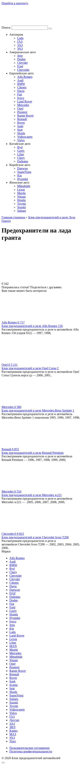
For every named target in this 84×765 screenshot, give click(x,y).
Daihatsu (22, 161)
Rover (21, 122)
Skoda (21, 133)
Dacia (20, 91)
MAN (13, 646)
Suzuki (21, 207)
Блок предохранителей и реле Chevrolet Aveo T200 (35, 537)
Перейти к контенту (15, 3)
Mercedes (23, 105)
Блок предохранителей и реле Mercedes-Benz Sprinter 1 (38, 410)
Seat (19, 129)
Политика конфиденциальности (30, 751)
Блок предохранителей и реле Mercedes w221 (32, 495)
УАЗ (20, 48)
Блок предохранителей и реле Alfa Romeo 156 (32, 326)
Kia (19, 175)
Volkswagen (24, 136)
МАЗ (12, 734)
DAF (12, 593)
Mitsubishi (23, 186)
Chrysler (22, 62)
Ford (20, 66)
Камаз (13, 730)
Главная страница (13, 217)
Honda (21, 200)
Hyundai (22, 179)
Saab (20, 126)
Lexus (21, 189)
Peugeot (22, 112)
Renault (22, 119)
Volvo (21, 140)
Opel (20, 108)
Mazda (21, 193)
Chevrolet (23, 69)
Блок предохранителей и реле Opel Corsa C (30, 368)
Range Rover (25, 115)
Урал (12, 741)
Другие (14, 720)
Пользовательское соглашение (29, 748)
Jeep (20, 55)
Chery (21, 157)
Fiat (19, 94)
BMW (21, 84)
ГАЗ (19, 41)
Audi (20, 80)
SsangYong (24, 172)
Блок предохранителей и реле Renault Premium (32, 452)
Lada (20, 38)
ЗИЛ (12, 727)
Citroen (21, 87)
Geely (21, 150)
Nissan (21, 196)
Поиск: (7, 27)
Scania (13, 685)
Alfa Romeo (24, 76)
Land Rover (24, 101)
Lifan (20, 154)
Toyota (21, 203)
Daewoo (22, 168)
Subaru (21, 210)
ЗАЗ (20, 45)
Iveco (20, 98)
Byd (19, 147)
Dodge (21, 59)
